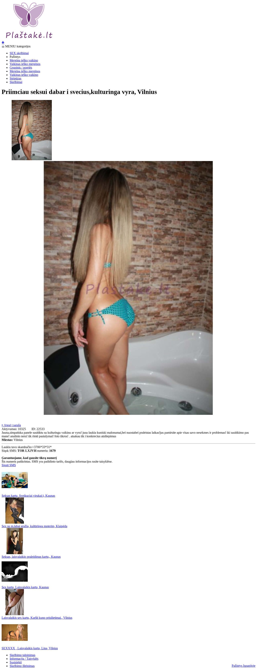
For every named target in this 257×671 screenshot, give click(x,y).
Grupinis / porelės (21, 67)
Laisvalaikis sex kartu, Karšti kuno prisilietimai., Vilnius (37, 617)
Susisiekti (16, 662)
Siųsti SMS (9, 465)
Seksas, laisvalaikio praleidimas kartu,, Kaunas (31, 556)
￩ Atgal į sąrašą (11, 425)
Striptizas (15, 78)
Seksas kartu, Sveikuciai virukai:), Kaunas (28, 495)
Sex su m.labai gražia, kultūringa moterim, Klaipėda (34, 526)
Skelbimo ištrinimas (22, 666)
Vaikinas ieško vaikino (24, 74)
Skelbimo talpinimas (22, 655)
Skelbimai (16, 82)
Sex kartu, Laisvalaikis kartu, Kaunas (25, 587)
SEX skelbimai (19, 53)
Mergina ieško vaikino (24, 60)
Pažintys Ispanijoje (243, 665)
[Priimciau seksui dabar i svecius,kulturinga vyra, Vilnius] (32, 159)
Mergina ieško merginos (25, 71)
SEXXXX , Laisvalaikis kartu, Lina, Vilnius (30, 648)
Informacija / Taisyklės (24, 658)
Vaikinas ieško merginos (25, 64)
